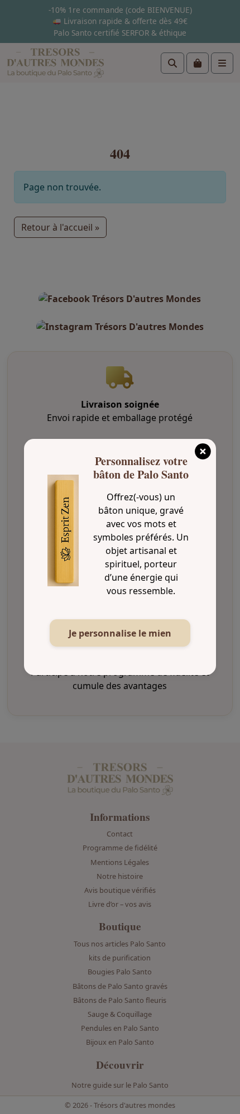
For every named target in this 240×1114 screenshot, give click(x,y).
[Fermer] (203, 448)
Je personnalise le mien (120, 633)
